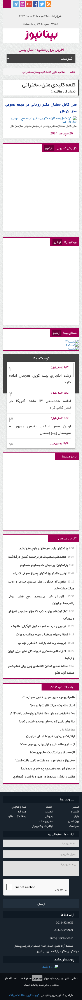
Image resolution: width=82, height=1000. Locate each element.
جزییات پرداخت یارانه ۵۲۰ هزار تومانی (46, 642)
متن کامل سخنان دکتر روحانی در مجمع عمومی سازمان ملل (41, 107)
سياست (74, 826)
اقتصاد (75, 811)
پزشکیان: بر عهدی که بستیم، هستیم (47, 565)
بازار (76, 816)
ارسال (41, 903)
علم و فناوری (19, 806)
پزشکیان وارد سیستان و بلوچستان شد (46, 548)
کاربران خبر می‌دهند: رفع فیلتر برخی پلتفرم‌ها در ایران (41, 599)
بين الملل (73, 821)
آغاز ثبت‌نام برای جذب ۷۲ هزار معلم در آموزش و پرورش (41, 614)
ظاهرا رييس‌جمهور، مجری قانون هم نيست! (48, 697)
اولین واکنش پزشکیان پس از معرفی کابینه (43, 573)
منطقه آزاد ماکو (17, 816)
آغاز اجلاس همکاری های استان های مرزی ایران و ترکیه (41, 654)
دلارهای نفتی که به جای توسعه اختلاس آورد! (47, 721)
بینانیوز (37, 978)
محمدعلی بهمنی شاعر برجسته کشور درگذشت (41, 556)
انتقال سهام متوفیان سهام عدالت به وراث (45, 634)
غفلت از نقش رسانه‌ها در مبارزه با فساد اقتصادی (44, 776)
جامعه (48, 806)
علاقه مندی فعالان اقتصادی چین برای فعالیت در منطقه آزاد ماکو (41, 669)
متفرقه (22, 811)
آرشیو (49, 148)
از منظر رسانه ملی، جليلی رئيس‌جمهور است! (47, 744)
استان (75, 806)
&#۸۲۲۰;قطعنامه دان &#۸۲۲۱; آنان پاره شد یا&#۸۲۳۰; (42, 713)
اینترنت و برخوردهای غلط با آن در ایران (50, 732)
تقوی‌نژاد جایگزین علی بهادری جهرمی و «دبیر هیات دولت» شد (41, 584)
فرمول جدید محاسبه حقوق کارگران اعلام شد (42, 626)
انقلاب (48, 811)
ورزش (48, 816)
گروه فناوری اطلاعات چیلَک (24, 995)
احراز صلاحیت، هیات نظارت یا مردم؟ (52, 705)
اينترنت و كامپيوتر (42, 826)
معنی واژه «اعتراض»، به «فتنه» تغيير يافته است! (45, 760)
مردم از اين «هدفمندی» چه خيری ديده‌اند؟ (48, 768)
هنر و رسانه (45, 821)
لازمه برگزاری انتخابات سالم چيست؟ (52, 752)
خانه (72, 72)
